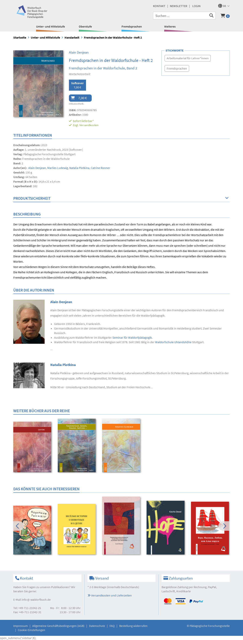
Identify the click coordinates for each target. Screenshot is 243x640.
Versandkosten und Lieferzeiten (111, 595)
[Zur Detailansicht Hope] (166, 528)
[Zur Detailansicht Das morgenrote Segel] (210, 528)
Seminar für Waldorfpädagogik (132, 337)
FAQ (112, 626)
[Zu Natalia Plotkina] (29, 375)
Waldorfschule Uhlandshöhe (173, 342)
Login (196, 6)
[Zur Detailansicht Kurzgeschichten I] (33, 530)
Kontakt (159, 6)
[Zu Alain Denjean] (29, 321)
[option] (33, 447)
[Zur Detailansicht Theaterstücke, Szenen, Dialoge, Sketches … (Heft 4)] (77, 445)
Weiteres (170, 26)
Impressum (20, 626)
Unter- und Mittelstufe (50, 26)
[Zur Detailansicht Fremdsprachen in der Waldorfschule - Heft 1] (33, 447)
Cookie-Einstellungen (31, 630)
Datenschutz (97, 626)
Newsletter (178, 6)
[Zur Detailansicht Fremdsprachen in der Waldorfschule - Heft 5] (121, 445)
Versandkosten (89, 125)
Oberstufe (85, 26)
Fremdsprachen (132, 26)
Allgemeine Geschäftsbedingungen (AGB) (58, 626)
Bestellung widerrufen (133, 626)
